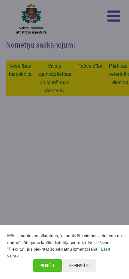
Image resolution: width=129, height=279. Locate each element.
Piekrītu (48, 265)
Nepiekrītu (79, 265)
